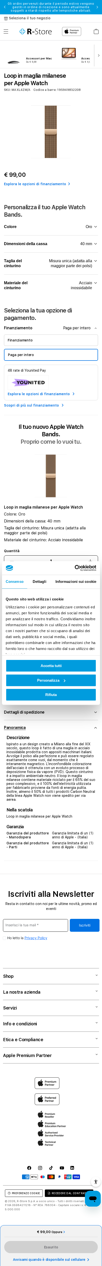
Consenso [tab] (15, 581)
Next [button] (97, 7)
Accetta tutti (51, 666)
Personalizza (48, 680)
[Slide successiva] (97, 55)
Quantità (12, 551)
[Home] (36, 31)
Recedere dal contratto (71, 1193)
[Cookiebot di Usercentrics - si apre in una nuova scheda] (74, 568)
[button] (6, 31)
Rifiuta (51, 695)
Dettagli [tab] (39, 581)
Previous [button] (4, 7)
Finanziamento (20, 340)
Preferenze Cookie (26, 1193)
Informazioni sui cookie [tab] (75, 581)
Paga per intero (21, 355)
